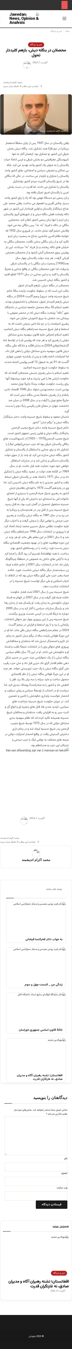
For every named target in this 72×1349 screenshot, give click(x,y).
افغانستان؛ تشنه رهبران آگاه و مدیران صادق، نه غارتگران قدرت (40, 1078)
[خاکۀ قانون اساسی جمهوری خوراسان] (36, 1009)
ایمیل (64, 1173)
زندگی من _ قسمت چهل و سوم (44, 985)
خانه (67, 31)
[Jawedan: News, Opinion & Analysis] (24, 18)
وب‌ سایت (62, 1188)
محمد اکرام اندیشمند (12, 82)
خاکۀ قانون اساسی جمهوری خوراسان (41, 1030)
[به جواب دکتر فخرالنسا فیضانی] (36, 918)
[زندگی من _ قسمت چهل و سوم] (36, 964)
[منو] (64, 20)
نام (65, 1159)
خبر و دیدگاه (56, 31)
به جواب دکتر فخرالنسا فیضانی (44, 940)
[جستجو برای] (7, 20)
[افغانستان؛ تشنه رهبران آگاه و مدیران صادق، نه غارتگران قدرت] (36, 1055)
